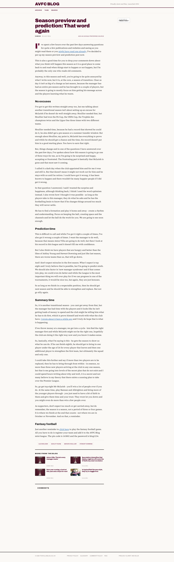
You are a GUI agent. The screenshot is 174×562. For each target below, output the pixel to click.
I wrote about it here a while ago (56, 319)
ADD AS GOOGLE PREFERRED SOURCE (91, 36)
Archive (38, 10)
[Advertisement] (124, 56)
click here (64, 429)
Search (54, 10)
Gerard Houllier (70, 444)
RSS (105, 556)
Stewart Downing (86, 444)
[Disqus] (69, 516)
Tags (47, 10)
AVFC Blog (47, 4)
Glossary (84, 556)
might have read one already (72, 51)
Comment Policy (96, 556)
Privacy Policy (72, 556)
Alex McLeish (43, 444)
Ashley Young (56, 444)
